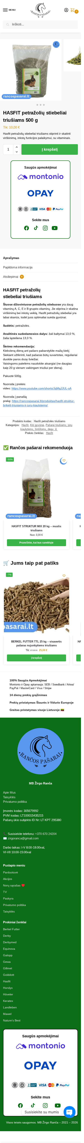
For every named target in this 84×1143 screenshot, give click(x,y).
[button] (73, 10)
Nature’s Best (11, 1020)
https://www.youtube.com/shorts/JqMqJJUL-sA (41, 388)
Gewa (7, 961)
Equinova (9, 948)
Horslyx (8, 987)
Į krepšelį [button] (36, 658)
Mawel (7, 1014)
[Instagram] (45, 228)
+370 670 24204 (45, 834)
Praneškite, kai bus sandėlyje (36, 542)
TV (5, 892)
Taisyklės (9, 797)
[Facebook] (26, 228)
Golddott (8, 974)
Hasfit (25, 425)
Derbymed (10, 942)
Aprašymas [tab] (11, 258)
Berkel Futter (11, 929)
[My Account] (66, 10)
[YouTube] (54, 228)
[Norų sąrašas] (64, 460)
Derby (7, 935)
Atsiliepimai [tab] (12, 276)
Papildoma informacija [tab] (17, 267)
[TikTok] (36, 228)
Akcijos (7, 879)
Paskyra (8, 898)
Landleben (10, 1007)
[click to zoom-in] (31, 70)
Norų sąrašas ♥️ (14, 885)
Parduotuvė (10, 872)
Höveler (8, 994)
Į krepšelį (50, 149)
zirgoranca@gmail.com (23, 838)
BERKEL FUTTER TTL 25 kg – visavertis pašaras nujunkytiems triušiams (36, 643)
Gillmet (7, 968)
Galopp (7, 955)
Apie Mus (9, 792)
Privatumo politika (15, 801)
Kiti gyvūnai (37, 425)
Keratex (8, 1000)
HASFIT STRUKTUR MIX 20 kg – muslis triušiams (36, 528)
